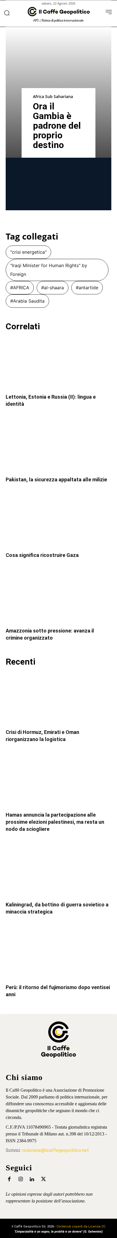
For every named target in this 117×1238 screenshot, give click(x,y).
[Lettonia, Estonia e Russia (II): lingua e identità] (58, 363)
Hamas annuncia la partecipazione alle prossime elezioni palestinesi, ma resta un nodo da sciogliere (55, 822)
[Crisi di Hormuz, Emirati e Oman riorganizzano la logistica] (58, 698)
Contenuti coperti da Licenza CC (81, 1226)
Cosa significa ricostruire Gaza (42, 555)
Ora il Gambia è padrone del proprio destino (57, 125)
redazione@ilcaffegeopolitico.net (55, 1150)
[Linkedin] (32, 1179)
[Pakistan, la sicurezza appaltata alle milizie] (58, 445)
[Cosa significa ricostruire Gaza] (58, 521)
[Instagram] (20, 1179)
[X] (43, 1179)
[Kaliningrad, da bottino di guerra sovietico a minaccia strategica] (58, 870)
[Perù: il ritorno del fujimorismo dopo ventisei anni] (58, 953)
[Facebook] (9, 1179)
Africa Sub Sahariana (53, 96)
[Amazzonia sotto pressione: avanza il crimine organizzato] (58, 597)
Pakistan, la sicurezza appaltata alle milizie (56, 479)
